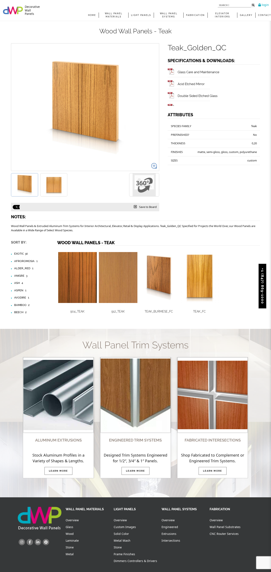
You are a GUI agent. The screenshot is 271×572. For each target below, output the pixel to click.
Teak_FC (199, 311)
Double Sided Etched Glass (197, 96)
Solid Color (121, 534)
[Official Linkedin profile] (38, 542)
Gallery (246, 15)
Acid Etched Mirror (191, 84)
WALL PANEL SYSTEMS (168, 15)
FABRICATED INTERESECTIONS (213, 440)
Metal (70, 554)
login (265, 5)
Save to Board (147, 207)
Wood (70, 534)
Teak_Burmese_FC (159, 311)
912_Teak (118, 311)
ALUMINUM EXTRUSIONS (58, 440)
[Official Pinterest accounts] (46, 542)
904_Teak (77, 311)
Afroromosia (25, 261)
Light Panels (141, 15)
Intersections (171, 540)
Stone (70, 547)
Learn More (58, 471)
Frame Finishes (124, 554)
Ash (18, 283)
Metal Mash (122, 540)
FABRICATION (195, 15)
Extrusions (169, 534)
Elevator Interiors (222, 15)
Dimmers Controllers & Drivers (135, 561)
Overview (72, 520)
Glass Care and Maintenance (198, 72)
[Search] (253, 5)
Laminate (72, 540)
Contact (264, 15)
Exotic (21, 253)
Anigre (21, 275)
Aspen (20, 290)
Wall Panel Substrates (225, 527)
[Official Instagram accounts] (22, 542)
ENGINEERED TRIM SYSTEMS (135, 440)
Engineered (170, 527)
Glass (69, 527)
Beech (20, 312)
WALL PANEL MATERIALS (113, 15)
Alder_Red (23, 268)
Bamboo (22, 305)
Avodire (21, 297)
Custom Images (125, 527)
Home (92, 15)
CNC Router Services (224, 534)
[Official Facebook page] (30, 542)
